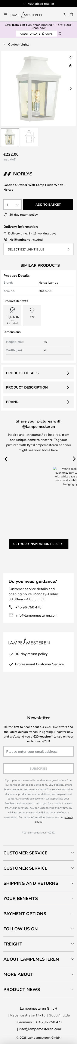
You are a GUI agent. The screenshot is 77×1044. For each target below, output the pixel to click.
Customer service (25, 868)
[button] (10, 137)
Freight (12, 944)
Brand (12, 401)
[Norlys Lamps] (26, 174)
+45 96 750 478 (28, 607)
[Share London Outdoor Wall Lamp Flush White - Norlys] (70, 65)
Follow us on (20, 929)
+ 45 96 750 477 (49, 1022)
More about (18, 974)
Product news (21, 989)
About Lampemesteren (31, 959)
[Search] (64, 14)
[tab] (38, 852)
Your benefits (20, 898)
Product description (27, 387)
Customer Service (25, 853)
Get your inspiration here (36, 544)
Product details (22, 373)
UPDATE (36, 33)
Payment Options (24, 913)
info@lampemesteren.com (36, 615)
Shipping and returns (30, 883)
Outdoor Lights (18, 44)
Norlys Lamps (48, 282)
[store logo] (28, 14)
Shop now (38, 28)
